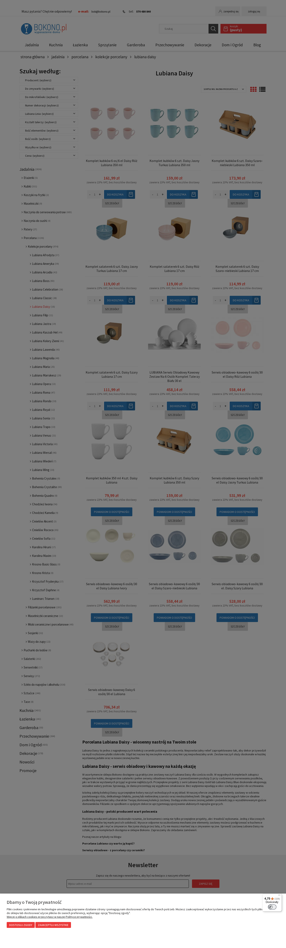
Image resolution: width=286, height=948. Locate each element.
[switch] (272, 906)
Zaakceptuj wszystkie (53, 925)
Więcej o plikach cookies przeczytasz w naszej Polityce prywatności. (50, 917)
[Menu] (279, 896)
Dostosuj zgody (20, 925)
